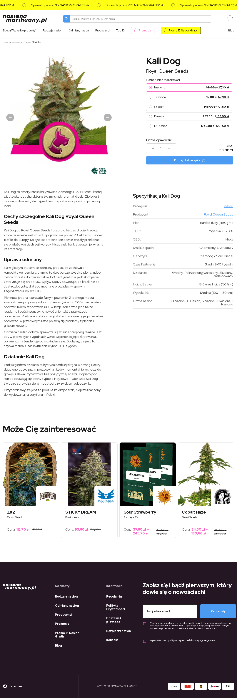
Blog (231, 30)
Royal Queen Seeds (167, 71)
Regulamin (114, 596)
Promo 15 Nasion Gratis (183, 30)
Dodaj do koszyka (187, 160)
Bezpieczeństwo (118, 631)
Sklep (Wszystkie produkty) (19, 30)
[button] (10, 117)
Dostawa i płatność (113, 620)
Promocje (145, 30)
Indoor (28, 42)
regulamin (210, 640)
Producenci (63, 615)
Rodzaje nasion (66, 596)
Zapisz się (218, 611)
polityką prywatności (180, 640)
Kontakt (112, 640)
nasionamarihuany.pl (13, 42)
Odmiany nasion (67, 606)
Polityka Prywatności (115, 607)
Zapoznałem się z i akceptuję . (183, 640)
